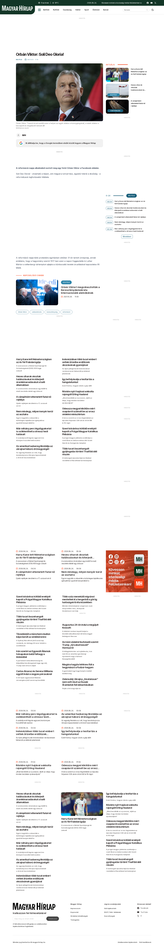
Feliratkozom (52, 919)
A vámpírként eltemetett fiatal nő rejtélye (138, 103)
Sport (86, 10)
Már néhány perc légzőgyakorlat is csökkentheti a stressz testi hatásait (129, 230)
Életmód (96, 10)
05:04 (109, 208)
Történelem (115, 111)
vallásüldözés (37, 312)
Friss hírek (45, 3)
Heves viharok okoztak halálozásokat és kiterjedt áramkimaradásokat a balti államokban (139, 91)
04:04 (109, 222)
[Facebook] (148, 3)
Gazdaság (67, 10)
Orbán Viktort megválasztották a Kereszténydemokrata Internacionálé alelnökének (80, 290)
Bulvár (106, 10)
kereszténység (52, 312)
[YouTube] (151, 3)
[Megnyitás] (39, 10)
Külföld (56, 10)
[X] (155, 3)
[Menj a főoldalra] (17, 8)
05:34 (109, 202)
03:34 (109, 229)
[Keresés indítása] (147, 10)
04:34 (109, 217)
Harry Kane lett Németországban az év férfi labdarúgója (139, 71)
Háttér (78, 10)
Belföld (46, 10)
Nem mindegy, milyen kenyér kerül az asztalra (129, 223)
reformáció (66, 312)
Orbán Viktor (22, 312)
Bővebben (127, 236)
